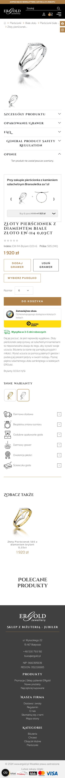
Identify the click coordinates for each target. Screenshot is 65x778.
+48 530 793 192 (32, 651)
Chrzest (32, 737)
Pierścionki (32, 745)
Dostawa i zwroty (32, 703)
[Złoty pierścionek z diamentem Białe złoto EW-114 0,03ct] (23, 395)
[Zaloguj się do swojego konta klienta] (43, 14)
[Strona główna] (5, 23)
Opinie (10, 154)
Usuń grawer (46, 265)
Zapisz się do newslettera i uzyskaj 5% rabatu (32, 2)
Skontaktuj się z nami (32, 714)
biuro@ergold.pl (32, 656)
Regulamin (32, 707)
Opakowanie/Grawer (24, 123)
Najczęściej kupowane (32, 688)
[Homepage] (12, 11)
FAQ (7, 132)
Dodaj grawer (17, 265)
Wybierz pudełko (22, 278)
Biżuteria (32, 733)
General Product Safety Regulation (30, 143)
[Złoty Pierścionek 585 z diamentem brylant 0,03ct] (10, 395)
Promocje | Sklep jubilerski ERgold (32, 680)
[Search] (58, 8)
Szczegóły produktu (24, 114)
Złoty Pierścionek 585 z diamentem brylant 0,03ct (22, 544)
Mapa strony (32, 718)
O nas (32, 711)
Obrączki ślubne (32, 741)
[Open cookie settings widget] (5, 772)
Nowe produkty (32, 684)
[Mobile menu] (58, 14)
